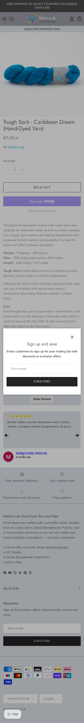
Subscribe (42, 381)
